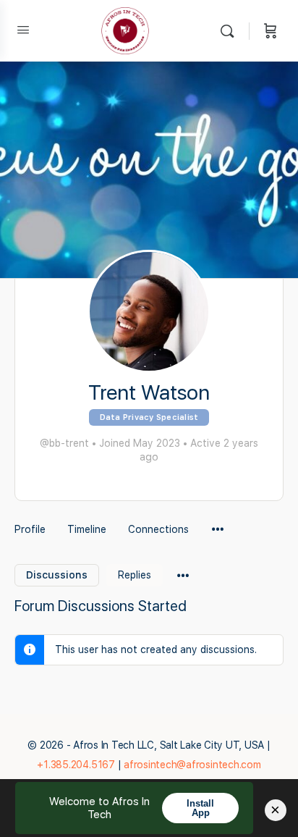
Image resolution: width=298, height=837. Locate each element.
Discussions (57, 575)
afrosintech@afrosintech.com (192, 764)
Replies (134, 575)
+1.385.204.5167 (75, 764)
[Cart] (270, 31)
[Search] (230, 31)
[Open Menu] (23, 29)
